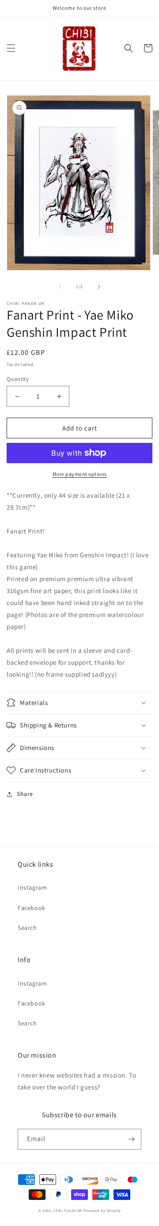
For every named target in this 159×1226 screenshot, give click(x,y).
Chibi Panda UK (67, 1210)
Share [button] (25, 794)
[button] (11, 48)
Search (27, 928)
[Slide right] (99, 287)
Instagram (32, 887)
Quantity (18, 379)
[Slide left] (60, 287)
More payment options (80, 474)
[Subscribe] (131, 1139)
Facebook (31, 908)
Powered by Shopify (102, 1210)
